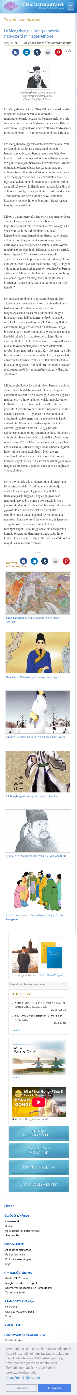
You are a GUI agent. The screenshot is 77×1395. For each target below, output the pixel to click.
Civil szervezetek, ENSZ (19, 1311)
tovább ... (17, 1030)
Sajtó (8, 1264)
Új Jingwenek (21, 994)
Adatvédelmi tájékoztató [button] (23, 1377)
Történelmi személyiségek (22, 19)
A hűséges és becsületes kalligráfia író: (36, 856)
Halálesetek (12, 1221)
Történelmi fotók (15, 1292)
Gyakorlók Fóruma (16, 1278)
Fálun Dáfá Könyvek (51, 975)
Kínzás (9, 1226)
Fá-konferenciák (15, 1254)
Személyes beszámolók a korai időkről (28, 1288)
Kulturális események (18, 1259)
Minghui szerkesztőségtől (21, 1283)
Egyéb (9, 1316)
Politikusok (11, 1307)
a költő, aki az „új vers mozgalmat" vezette (35, 737)
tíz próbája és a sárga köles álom (32, 796)
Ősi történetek (14, 1340)
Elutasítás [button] (21, 1387)
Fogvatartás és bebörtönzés (22, 1231)
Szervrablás (12, 1235)
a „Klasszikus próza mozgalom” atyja (32, 677)
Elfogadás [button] (55, 1387)
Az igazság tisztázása (18, 1250)
